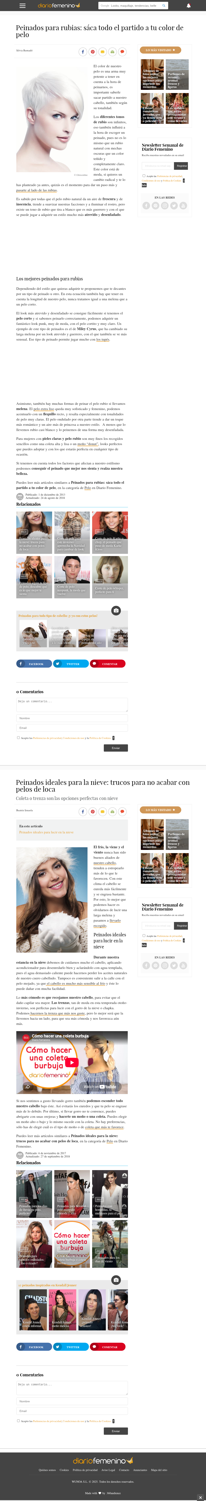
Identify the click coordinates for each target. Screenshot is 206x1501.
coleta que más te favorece (104, 1126)
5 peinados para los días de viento (107, 1259)
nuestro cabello (105, 862)
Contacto (124, 1470)
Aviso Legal (108, 1470)
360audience (114, 1493)
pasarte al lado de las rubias (36, 189)
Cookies (64, 1470)
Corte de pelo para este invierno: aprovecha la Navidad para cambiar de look (71, 543)
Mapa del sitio (159, 1470)
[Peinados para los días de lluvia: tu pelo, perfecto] (34, 1216)
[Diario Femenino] (59, 6)
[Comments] (122, 52)
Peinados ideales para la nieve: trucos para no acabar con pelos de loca (32, 543)
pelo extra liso (44, 408)
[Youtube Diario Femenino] (183, 206)
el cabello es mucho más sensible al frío (75, 983)
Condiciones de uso (74, 738)
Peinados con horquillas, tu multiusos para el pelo (109, 1209)
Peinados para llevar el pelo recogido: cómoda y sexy (71, 1209)
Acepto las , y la (66, 738)
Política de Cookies (100, 738)
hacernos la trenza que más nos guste (57, 1013)
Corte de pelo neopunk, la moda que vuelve (71, 590)
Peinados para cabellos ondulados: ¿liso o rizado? (31, 1259)
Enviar (116, 748)
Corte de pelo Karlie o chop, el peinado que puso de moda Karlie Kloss (109, 543)
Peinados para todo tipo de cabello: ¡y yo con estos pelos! (58, 616)
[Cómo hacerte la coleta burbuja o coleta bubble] (72, 1266)
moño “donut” (87, 443)
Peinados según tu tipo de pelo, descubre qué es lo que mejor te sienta (33, 588)
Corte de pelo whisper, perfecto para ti (109, 590)
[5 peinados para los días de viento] (110, 1266)
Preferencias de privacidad (47, 738)
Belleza (63, 1249)
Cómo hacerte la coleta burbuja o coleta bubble (71, 1259)
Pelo (87, 487)
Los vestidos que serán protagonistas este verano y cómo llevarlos (177, 114)
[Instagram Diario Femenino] (165, 206)
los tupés (102, 339)
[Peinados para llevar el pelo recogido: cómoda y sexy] (72, 1216)
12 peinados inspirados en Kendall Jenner (48, 1285)
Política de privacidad (85, 1470)
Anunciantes (140, 1470)
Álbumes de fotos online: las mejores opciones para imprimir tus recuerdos (152, 78)
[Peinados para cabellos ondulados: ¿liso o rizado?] (34, 1266)
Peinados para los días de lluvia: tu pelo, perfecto (33, 1209)
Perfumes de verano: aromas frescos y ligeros (176, 80)
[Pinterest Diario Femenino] (155, 206)
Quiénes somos (47, 1470)
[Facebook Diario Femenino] (146, 206)
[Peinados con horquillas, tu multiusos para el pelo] (110, 1216)
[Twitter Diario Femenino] (174, 206)
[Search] (163, 5)
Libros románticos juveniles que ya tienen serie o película (152, 114)
